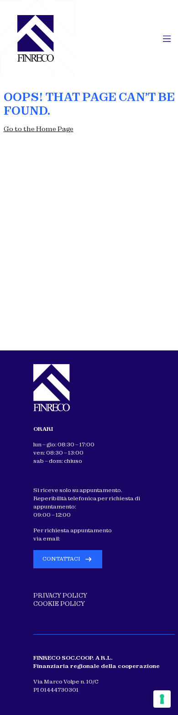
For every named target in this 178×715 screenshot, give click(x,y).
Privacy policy (60, 595)
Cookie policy (59, 604)
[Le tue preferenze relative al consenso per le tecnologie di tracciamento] (162, 699)
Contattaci (61, 558)
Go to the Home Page (38, 129)
